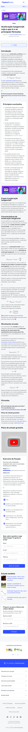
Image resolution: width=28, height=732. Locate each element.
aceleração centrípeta (7, 59)
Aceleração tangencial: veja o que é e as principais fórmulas (17, 591)
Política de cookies (10, 707)
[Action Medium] (14, 190)
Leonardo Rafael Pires (15, 34)
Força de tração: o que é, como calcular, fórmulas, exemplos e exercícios (15, 578)
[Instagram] (10, 717)
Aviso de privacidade (20, 703)
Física (4, 10)
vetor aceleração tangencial (10, 80)
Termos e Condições (8, 703)
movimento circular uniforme (9, 342)
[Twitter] (17, 717)
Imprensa (19, 707)
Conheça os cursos (6, 676)
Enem (3, 6)
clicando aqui (20, 423)
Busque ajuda (5, 695)
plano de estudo (14, 417)
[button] (10, 654)
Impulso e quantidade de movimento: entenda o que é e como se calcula (15, 585)
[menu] (23, 2)
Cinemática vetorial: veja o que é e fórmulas (16, 598)
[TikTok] (14, 717)
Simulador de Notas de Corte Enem (13, 315)
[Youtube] (20, 717)
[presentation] (14, 78)
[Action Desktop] (14, 16)
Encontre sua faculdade (8, 681)
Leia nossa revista (6, 685)
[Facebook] (7, 717)
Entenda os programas (7, 690)
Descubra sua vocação (7, 671)
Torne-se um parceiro (14, 711)
